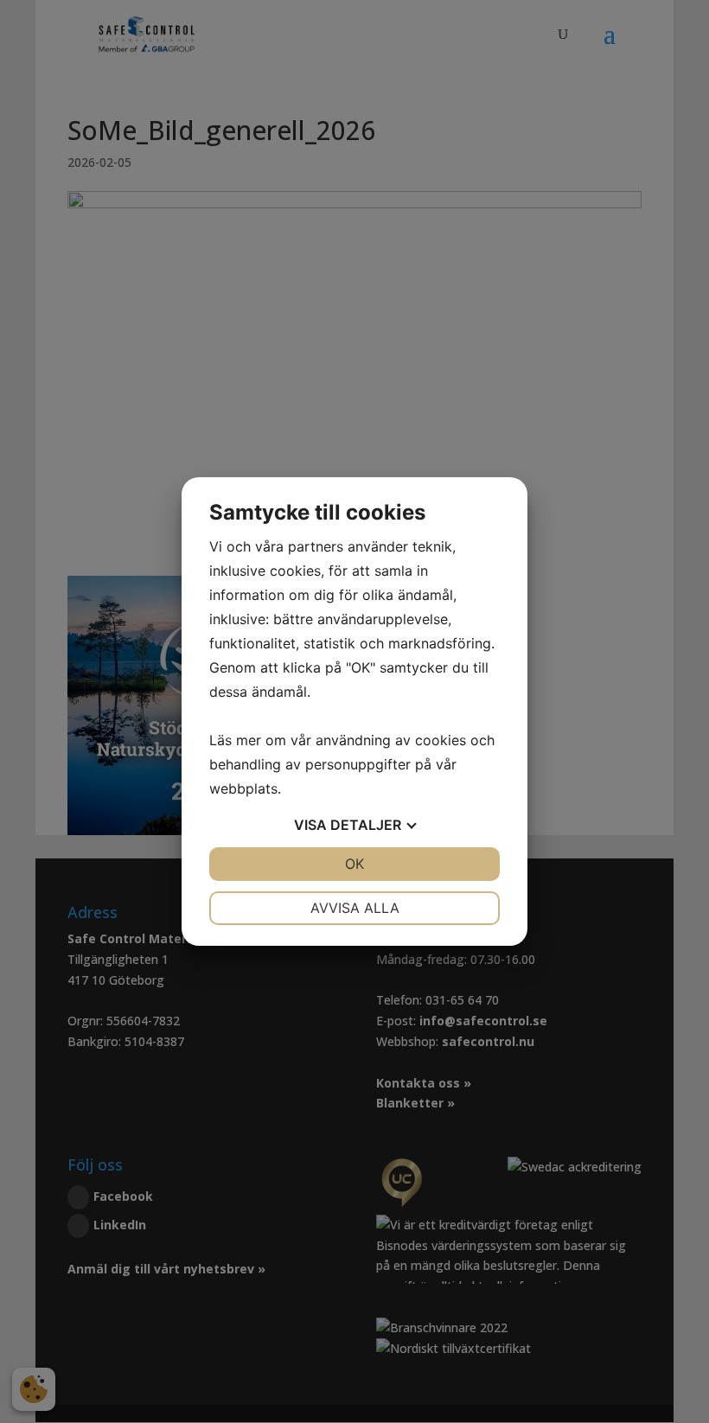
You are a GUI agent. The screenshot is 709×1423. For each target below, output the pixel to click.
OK (354, 863)
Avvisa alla (354, 907)
